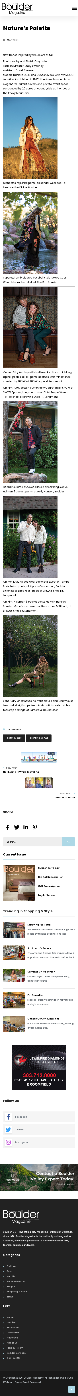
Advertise (12, 1337)
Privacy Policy (15, 1347)
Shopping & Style (39, 738)
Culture (11, 1266)
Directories (13, 1332)
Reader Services (16, 1352)
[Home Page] (17, 4)
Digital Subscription (50, 877)
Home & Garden (16, 1281)
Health (11, 1276)
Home (10, 1317)
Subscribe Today (48, 868)
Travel (10, 1296)
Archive (11, 1322)
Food (10, 1271)
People (11, 1286)
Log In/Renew (46, 895)
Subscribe (13, 1327)
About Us (12, 1342)
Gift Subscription (49, 886)
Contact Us (13, 1358)
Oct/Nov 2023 (14, 738)
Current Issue (14, 854)
